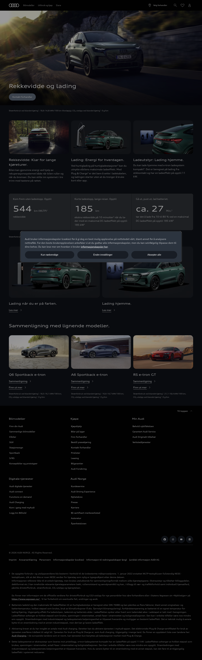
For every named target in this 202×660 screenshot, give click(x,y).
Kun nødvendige (49, 255)
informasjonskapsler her (94, 246)
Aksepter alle (154, 255)
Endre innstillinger (102, 255)
